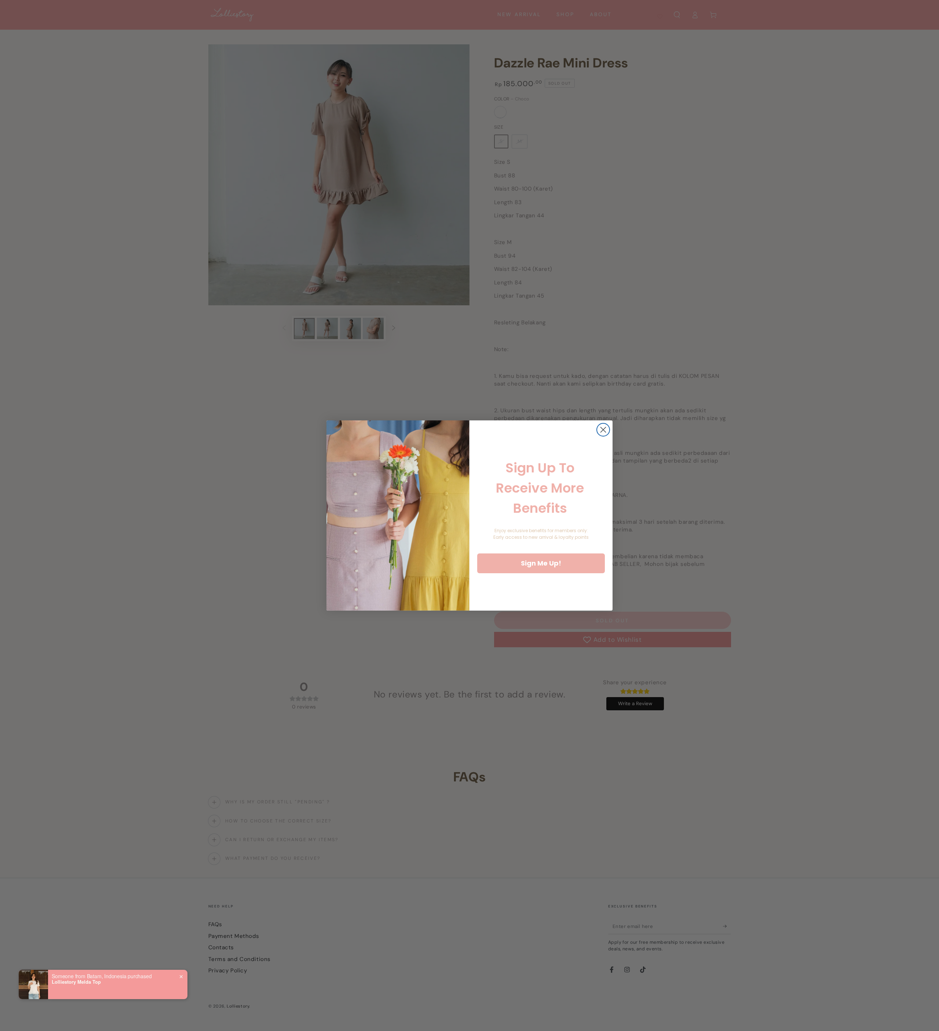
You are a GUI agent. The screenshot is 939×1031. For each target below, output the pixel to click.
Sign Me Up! (541, 563)
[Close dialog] (603, 429)
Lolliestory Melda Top (76, 982)
